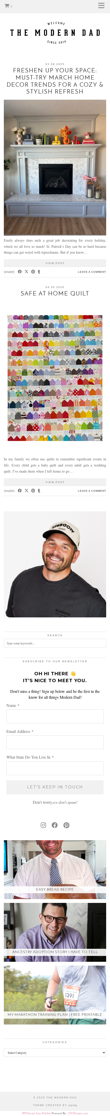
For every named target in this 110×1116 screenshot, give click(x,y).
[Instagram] (14, 1078)
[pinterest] (66, 825)
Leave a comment (92, 271)
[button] (103, 6)
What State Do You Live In (30, 757)
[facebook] (55, 825)
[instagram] (43, 825)
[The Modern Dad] (55, 24)
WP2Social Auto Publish (36, 1113)
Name (12, 705)
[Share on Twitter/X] (26, 272)
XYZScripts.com (78, 1113)
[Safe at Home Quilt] (55, 453)
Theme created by (55, 1105)
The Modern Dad (61, 1097)
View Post (55, 263)
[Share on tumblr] (39, 272)
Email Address (20, 731)
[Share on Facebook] (20, 272)
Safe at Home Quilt (55, 294)
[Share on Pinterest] (33, 272)
